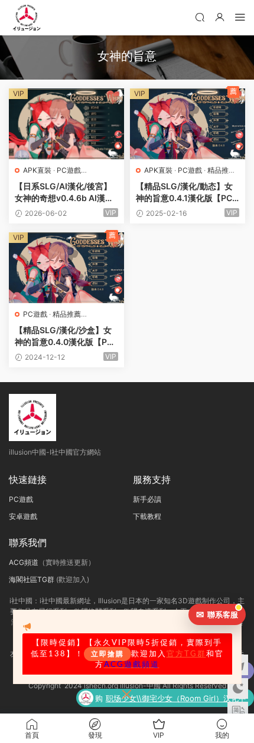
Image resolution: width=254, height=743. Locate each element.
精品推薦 (221, 170)
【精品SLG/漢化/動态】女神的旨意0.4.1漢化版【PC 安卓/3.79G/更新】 (184, 192)
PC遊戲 (69, 170)
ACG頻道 (23, 562)
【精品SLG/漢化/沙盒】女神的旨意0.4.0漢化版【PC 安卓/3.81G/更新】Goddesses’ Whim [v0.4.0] (66, 336)
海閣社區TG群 (31, 579)
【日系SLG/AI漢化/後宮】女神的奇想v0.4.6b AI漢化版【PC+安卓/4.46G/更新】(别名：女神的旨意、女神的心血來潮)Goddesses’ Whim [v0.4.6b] (66, 192)
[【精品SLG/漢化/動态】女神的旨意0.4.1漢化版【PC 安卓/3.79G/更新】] (187, 123)
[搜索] (199, 16)
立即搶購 (107, 653)
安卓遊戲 (23, 516)
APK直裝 (37, 170)
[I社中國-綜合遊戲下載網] (26, 17)
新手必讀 (147, 499)
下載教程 (147, 516)
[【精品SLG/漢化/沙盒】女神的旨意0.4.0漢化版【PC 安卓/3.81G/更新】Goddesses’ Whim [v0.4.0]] (66, 267)
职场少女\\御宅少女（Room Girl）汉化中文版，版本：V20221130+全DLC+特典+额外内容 (176, 699)
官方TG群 (186, 654)
